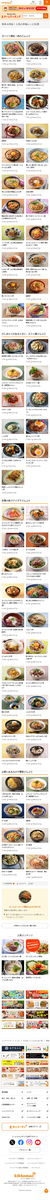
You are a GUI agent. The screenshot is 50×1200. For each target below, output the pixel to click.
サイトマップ (36, 1167)
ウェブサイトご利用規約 (16, 1158)
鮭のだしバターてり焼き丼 (35, 523)
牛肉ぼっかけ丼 (31, 141)
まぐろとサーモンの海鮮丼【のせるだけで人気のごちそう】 (12, 524)
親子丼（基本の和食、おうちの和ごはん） (12, 86)
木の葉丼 (29, 845)
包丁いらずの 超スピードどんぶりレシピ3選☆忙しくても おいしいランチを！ (25, 916)
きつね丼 (5, 821)
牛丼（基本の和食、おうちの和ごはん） (36, 60)
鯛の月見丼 (5, 712)
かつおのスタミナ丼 (8, 736)
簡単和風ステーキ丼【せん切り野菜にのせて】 (36, 321)
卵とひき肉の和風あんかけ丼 (11, 192)
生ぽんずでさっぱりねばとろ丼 (36, 736)
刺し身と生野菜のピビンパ (35, 600)
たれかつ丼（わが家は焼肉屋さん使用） (12, 270)
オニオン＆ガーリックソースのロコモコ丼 (36, 462)
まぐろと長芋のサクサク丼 (35, 683)
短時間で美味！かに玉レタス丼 (12, 356)
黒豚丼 (4, 141)
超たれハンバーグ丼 (33, 436)
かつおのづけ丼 (7, 656)
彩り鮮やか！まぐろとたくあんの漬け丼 (36, 657)
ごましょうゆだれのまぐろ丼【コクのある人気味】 (36, 575)
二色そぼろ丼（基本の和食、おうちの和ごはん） (12, 795)
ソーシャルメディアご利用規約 (14, 1163)
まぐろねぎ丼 (30, 549)
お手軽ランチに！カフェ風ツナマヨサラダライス (12, 846)
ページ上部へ (46, 1190)
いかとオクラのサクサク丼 (11, 760)
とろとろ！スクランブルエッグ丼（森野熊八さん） (12, 384)
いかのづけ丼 (30, 712)
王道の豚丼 (29, 192)
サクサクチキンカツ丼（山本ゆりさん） (12, 321)
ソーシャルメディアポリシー (36, 1163)
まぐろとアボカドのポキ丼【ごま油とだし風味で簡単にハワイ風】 (12, 603)
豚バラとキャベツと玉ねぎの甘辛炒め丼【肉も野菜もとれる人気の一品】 (12, 114)
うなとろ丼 (29, 629)
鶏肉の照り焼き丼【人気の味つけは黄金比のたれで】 (12, 217)
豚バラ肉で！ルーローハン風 (36, 216)
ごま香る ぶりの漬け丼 (10, 549)
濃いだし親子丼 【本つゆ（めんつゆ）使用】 (37, 166)
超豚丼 (28, 296)
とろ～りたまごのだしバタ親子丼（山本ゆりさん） (36, 113)
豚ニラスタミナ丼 (8, 296)
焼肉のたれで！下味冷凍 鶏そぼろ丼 (36, 873)
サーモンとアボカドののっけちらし (36, 411)
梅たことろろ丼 (31, 760)
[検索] (45, 15)
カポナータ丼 (6, 409)
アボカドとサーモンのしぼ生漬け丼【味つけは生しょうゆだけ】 (12, 685)
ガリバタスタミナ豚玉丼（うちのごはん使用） (12, 166)
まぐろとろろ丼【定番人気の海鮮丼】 (12, 631)
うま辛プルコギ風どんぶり (35, 85)
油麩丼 (28, 821)
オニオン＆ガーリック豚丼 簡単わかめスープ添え (37, 244)
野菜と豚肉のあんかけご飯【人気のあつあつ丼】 (36, 270)
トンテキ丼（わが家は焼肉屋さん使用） (12, 244)
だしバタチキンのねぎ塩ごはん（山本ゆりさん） (36, 357)
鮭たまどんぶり (7, 574)
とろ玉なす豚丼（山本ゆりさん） (11, 462)
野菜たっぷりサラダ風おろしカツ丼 (12, 488)
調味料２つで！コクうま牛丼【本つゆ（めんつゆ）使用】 (11, 60)
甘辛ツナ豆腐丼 (7, 871)
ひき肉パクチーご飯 (33, 383)
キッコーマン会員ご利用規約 (19, 1167)
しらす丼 (5, 436)
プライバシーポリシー (34, 1158)
